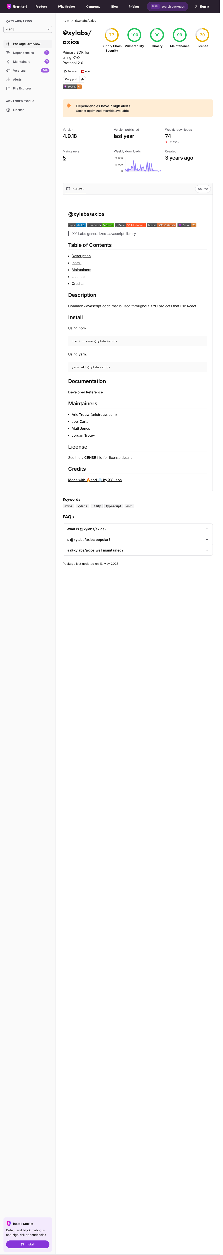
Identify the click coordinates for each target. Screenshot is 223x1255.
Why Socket (66, 6)
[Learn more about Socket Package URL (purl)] (82, 79)
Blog (114, 6)
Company (93, 6)
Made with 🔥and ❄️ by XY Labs (95, 480)
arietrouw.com (104, 414)
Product (41, 6)
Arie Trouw (81, 414)
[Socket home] (17, 6)
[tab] (75, 188)
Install (30, 1244)
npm (66, 20)
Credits (78, 283)
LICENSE (88, 457)
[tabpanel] (137, 341)
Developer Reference (85, 392)
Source (203, 189)
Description (81, 256)
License (78, 276)
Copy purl (71, 79)
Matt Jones (81, 428)
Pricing (134, 6)
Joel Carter (81, 421)
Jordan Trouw (83, 435)
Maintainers (81, 270)
